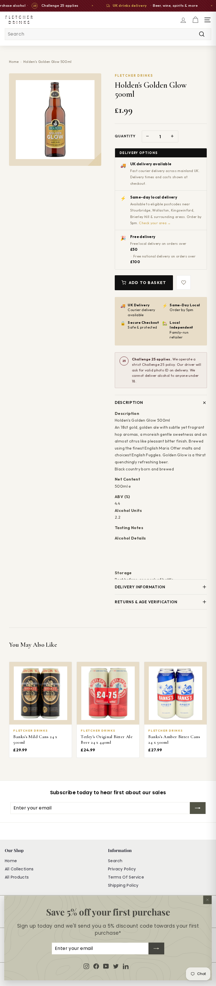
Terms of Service (126, 877)
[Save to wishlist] (183, 282)
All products (17, 877)
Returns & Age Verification (146, 601)
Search (115, 861)
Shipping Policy (123, 885)
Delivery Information (140, 586)
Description (129, 402)
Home (14, 62)
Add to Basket (147, 282)
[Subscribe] (156, 948)
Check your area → (155, 223)
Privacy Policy (122, 869)
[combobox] (108, 34)
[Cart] (195, 20)
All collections (19, 869)
